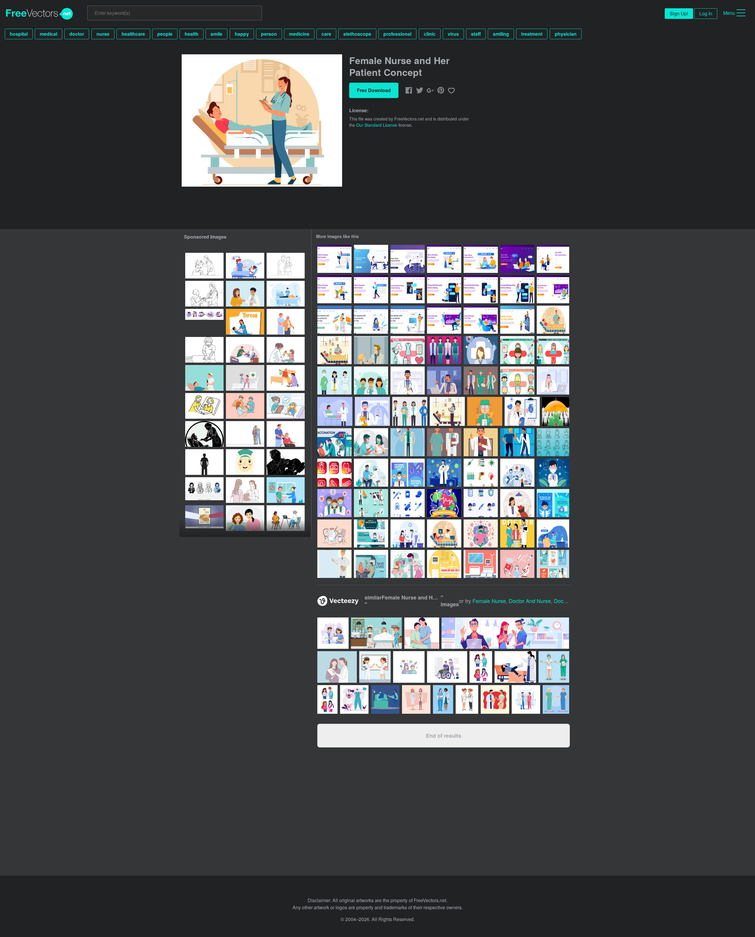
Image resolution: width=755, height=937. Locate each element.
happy (242, 33)
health (191, 33)
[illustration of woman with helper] (204, 406)
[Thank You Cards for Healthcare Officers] (553, 564)
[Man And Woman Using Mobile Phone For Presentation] (517, 320)
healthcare (133, 33)
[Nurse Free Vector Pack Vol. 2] (517, 350)
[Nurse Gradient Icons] (334, 473)
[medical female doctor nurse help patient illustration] (286, 490)
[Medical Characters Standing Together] (444, 350)
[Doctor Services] (517, 533)
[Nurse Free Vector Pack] (553, 350)
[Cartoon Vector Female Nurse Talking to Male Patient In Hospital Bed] (204, 378)
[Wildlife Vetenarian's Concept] (407, 564)
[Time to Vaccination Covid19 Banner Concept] (371, 533)
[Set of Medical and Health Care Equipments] (407, 503)
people (165, 33)
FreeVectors (39, 14)
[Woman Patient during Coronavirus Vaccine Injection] (371, 442)
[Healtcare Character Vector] (481, 350)
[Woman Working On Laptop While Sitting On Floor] (371, 320)
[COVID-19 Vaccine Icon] (481, 473)
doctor (76, 33)
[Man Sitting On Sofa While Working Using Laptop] (444, 320)
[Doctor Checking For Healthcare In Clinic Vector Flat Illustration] (553, 533)
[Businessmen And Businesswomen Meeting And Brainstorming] (371, 259)
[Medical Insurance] (555, 411)
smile (216, 33)
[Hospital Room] (444, 564)
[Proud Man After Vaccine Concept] (481, 533)
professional (397, 33)
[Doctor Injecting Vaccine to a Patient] (517, 473)
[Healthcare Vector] (484, 411)
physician (566, 33)
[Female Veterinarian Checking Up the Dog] (517, 503)
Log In (705, 13)
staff (476, 33)
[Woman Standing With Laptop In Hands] (407, 320)
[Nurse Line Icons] (553, 442)
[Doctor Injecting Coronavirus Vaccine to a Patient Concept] (371, 473)
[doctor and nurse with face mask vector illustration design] (416, 699)
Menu (729, 12)
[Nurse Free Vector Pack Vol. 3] (407, 350)
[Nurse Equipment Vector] (517, 564)
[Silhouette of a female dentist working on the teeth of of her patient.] (286, 462)
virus (453, 33)
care (326, 33)
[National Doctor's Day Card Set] (407, 473)
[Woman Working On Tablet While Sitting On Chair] (334, 320)
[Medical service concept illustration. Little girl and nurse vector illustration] (286, 406)
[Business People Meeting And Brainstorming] (407, 259)
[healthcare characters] (407, 442)
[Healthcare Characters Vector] (409, 411)
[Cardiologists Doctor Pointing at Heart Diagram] (522, 411)
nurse (102, 33)
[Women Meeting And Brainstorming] (517, 259)
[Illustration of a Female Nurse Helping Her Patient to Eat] (245, 518)
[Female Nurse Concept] (447, 411)
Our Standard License (376, 125)
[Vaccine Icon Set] (481, 503)
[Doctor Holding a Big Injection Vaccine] (444, 473)
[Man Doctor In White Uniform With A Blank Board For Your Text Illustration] (334, 564)
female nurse (489, 600)
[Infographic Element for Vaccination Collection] (334, 442)
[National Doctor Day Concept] (553, 473)
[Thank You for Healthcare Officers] (334, 503)
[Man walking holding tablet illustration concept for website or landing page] (371, 289)
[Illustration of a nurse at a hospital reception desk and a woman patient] (245, 490)
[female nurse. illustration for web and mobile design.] (204, 462)
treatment (531, 33)
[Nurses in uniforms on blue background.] (556, 699)
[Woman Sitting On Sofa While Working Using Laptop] (553, 289)
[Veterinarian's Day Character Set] (371, 503)
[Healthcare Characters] (334, 380)
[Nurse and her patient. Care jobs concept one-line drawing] (286, 265)
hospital (19, 33)
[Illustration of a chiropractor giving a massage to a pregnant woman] (204, 350)
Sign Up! (679, 13)
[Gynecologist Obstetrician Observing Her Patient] (444, 533)
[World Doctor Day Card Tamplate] (553, 503)
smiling (501, 33)
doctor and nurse (530, 600)
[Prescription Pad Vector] (334, 533)
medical (48, 33)
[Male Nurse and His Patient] (553, 320)
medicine (299, 33)
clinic (430, 33)
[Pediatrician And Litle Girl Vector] (371, 350)
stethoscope (357, 33)
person (269, 33)
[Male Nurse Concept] (334, 350)
